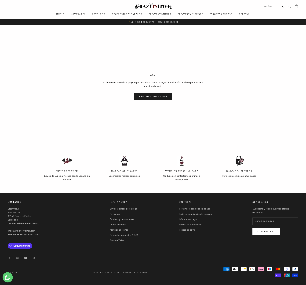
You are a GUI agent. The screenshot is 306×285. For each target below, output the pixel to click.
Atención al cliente (119, 230)
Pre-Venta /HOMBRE (190, 14)
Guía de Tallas (117, 240)
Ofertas (244, 14)
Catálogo (98, 14)
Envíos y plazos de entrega (123, 208)
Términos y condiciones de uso (194, 208)
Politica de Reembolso (190, 224)
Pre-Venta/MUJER (160, 14)
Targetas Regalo (221, 14)
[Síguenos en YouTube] (25, 257)
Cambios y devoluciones (122, 219)
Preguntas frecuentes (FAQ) (124, 235)
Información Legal (188, 219)
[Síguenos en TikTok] (34, 257)
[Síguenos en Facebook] (9, 257)
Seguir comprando (153, 96)
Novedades (78, 14)
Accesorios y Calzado (127, 14)
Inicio (60, 14)
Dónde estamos (118, 224)
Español (267, 6)
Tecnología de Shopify (134, 272)
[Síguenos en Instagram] (17, 257)
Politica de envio (187, 230)
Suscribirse (266, 231)
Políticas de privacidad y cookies (195, 214)
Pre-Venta (115, 214)
